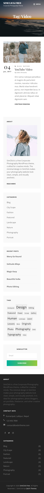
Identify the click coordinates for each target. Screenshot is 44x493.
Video (24, 335)
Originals (26, 323)
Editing (31, 308)
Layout (29, 319)
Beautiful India (13, 279)
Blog (19, 66)
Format (27, 313)
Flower (20, 313)
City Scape (11, 207)
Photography (12, 232)
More (18, 324)
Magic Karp (12, 271)
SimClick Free (12, 2)
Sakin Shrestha (22, 72)
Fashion (10, 212)
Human (12, 318)
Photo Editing (13, 286)
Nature (26, 66)
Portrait (10, 237)
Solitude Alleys (13, 264)
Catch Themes (31, 488)
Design (21, 307)
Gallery (33, 313)
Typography (14, 334)
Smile (34, 329)
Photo (10, 329)
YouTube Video (23, 69)
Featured (10, 217)
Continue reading (22, 104)
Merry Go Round (14, 256)
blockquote (11, 308)
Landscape (11, 222)
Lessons (11, 323)
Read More (11, 184)
